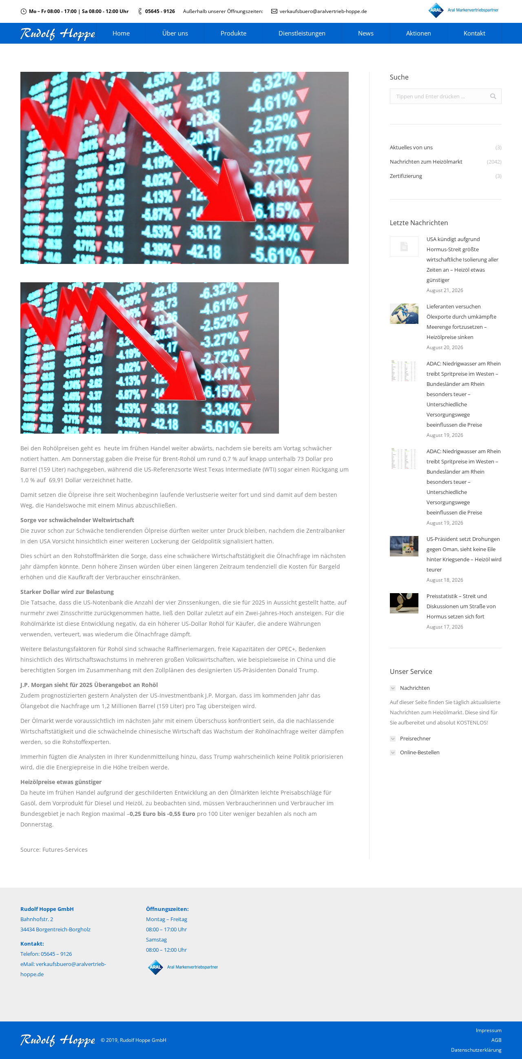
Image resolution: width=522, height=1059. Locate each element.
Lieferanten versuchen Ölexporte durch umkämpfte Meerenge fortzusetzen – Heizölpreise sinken (461, 322)
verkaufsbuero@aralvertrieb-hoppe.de (323, 11)
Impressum (489, 1030)
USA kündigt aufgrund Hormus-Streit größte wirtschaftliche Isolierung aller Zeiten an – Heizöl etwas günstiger (462, 259)
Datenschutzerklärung (476, 1049)
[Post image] (404, 246)
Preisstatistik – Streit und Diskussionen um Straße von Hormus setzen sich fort (461, 606)
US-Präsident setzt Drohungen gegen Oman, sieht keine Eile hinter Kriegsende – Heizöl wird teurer (464, 554)
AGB (496, 1040)
